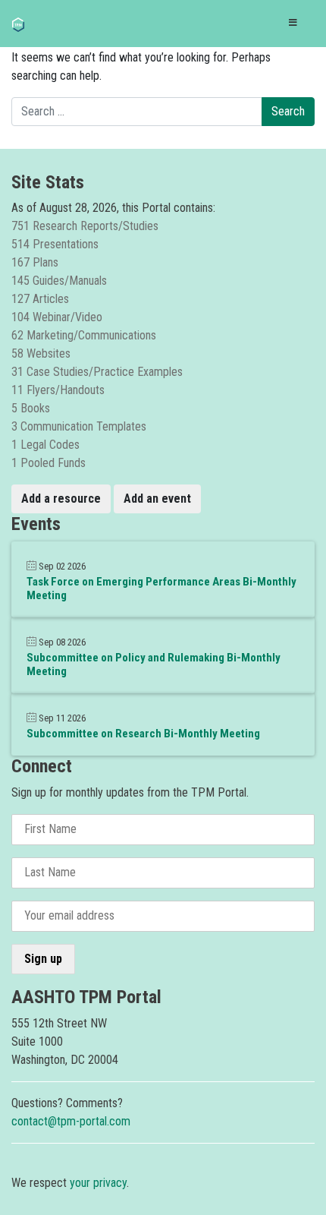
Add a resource (61, 498)
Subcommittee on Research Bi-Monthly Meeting (143, 733)
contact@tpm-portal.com (70, 1121)
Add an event (157, 498)
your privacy (98, 1183)
